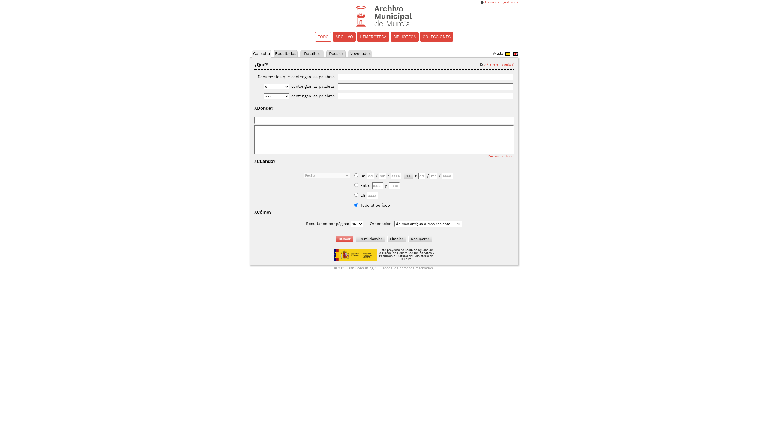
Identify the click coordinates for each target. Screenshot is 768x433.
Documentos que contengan (296, 77)
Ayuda (498, 54)
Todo (323, 37)
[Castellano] (508, 54)
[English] (515, 54)
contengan (313, 86)
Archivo (344, 37)
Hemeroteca (373, 37)
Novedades (360, 53)
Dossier (336, 53)
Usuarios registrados (501, 2)
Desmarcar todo (501, 156)
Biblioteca (404, 37)
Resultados (285, 53)
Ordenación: (381, 223)
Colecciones (437, 37)
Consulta (261, 53)
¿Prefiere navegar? (499, 64)
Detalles (312, 53)
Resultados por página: (327, 223)
